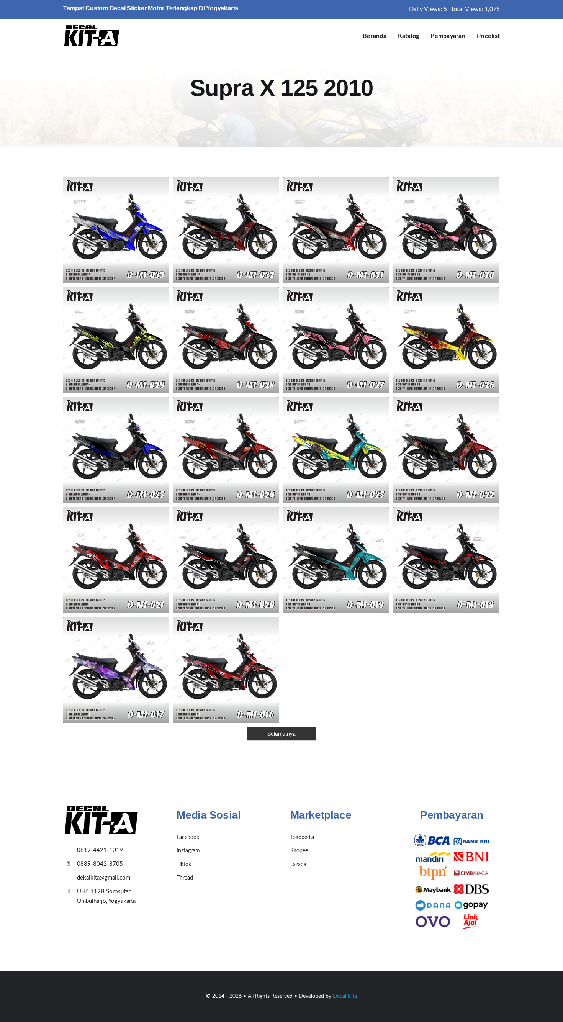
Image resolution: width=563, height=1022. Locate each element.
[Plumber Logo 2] (92, 28)
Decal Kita (345, 996)
